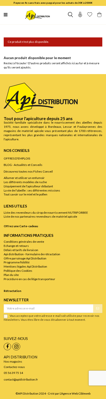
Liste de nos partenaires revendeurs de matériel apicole (40, 216)
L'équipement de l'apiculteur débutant (28, 186)
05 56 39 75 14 (13, 373)
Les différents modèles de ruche (25, 182)
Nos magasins (13, 361)
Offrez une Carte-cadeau (21, 226)
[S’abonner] (97, 308)
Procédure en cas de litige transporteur (29, 279)
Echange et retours (16, 246)
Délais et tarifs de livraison (21, 250)
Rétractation (12, 291)
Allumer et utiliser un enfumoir (24, 178)
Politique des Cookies (18, 270)
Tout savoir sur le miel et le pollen (25, 194)
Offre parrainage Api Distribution (25, 258)
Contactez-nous (14, 367)
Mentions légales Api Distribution (25, 266)
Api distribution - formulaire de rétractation (32, 254)
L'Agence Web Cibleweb (75, 393)
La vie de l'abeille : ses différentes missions (32, 190)
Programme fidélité (17, 262)
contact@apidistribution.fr (21, 379)
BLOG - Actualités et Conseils (23, 165)
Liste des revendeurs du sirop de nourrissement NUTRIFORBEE (46, 212)
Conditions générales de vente (24, 241)
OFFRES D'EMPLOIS (17, 158)
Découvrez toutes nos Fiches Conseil (28, 171)
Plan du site (11, 275)
